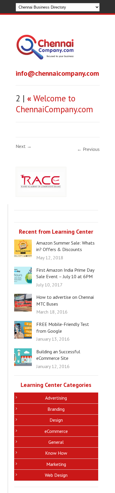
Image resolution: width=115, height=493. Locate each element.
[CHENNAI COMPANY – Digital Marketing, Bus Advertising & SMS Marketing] (45, 56)
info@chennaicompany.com (57, 73)
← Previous (88, 149)
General (56, 442)
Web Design (56, 475)
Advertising (56, 398)
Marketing (56, 464)
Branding (56, 409)
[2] (41, 195)
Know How (56, 453)
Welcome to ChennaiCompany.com (54, 104)
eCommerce (56, 431)
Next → (24, 146)
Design (56, 420)
